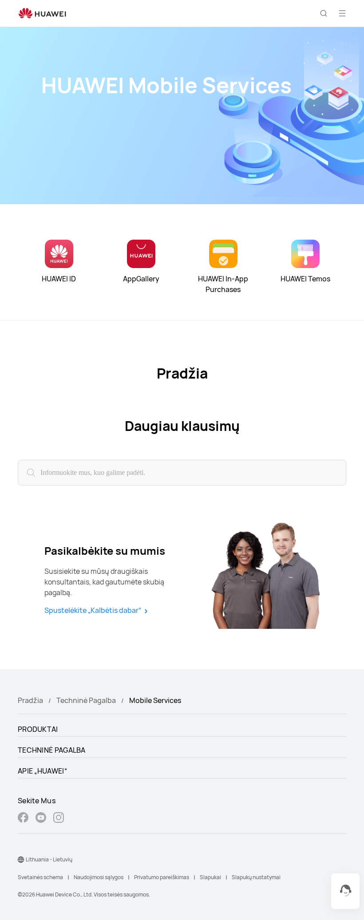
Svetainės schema (40, 877)
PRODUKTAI (38, 729)
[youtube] (41, 818)
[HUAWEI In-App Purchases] (223, 254)
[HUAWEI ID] (59, 254)
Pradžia (30, 700)
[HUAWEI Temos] (305, 254)
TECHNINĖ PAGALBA (52, 750)
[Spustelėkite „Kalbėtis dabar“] (268, 579)
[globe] (21, 860)
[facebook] (23, 818)
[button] (324, 13)
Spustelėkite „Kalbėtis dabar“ (92, 610)
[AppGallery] (141, 254)
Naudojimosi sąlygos (98, 877)
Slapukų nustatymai (256, 877)
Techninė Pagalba (86, 700)
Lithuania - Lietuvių (49, 859)
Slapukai (210, 877)
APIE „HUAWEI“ (42, 770)
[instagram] (58, 818)
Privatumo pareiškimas (161, 877)
